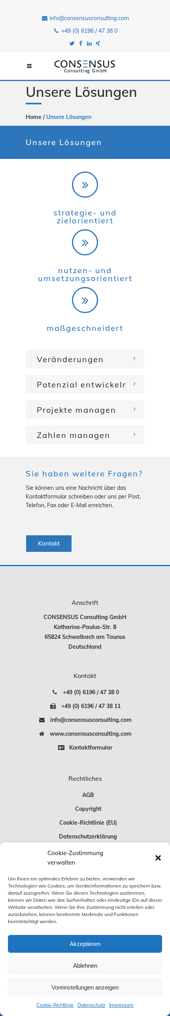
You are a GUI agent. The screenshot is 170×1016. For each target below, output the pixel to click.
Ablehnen (85, 965)
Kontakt (49, 543)
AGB (88, 795)
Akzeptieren (85, 943)
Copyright (88, 808)
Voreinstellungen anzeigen (85, 987)
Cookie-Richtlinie (55, 1005)
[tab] (85, 358)
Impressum (121, 1005)
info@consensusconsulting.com (88, 18)
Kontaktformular (88, 747)
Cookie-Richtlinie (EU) (88, 822)
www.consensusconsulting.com (88, 733)
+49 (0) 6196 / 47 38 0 (88, 30)
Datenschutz (91, 1005)
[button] (158, 858)
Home (34, 117)
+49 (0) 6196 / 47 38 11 (89, 706)
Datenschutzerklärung (88, 836)
